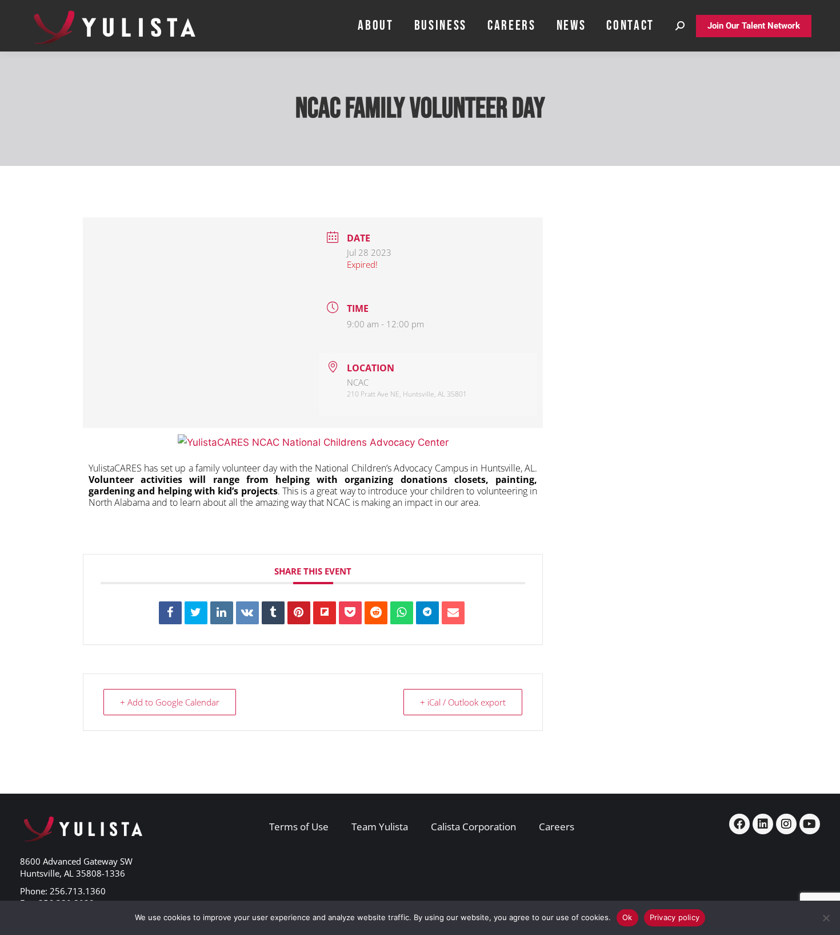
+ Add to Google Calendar (169, 702)
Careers (556, 826)
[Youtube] (809, 824)
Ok (627, 917)
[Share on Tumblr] (273, 612)
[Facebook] (739, 824)
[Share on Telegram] (427, 612)
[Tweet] (196, 612)
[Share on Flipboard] (324, 612)
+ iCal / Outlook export (463, 702)
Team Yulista (379, 826)
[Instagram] (786, 824)
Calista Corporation (473, 826)
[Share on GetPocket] (350, 612)
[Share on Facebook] (170, 612)
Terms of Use (299, 826)
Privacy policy (675, 917)
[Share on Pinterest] (298, 612)
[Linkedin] (221, 612)
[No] (825, 918)
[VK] (247, 612)
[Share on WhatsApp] (401, 612)
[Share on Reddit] (376, 612)
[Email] (453, 612)
